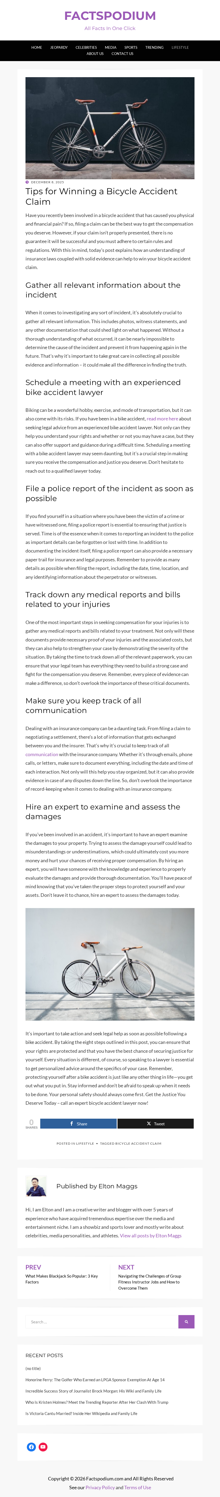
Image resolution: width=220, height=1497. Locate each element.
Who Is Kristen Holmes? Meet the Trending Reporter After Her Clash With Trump (96, 1402)
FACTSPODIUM (110, 15)
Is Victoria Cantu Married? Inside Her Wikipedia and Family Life (81, 1413)
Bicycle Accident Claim (138, 1143)
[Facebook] (31, 1447)
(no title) (33, 1368)
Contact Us (122, 53)
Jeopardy (59, 47)
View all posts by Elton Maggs (151, 1235)
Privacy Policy (100, 1487)
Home (36, 47)
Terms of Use (137, 1487)
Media (110, 47)
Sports (130, 47)
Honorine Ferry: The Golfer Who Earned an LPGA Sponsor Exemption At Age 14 (95, 1379)
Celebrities (86, 47)
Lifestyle (180, 47)
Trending (154, 47)
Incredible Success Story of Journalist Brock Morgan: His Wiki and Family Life (93, 1390)
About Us (95, 53)
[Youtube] (43, 1447)
